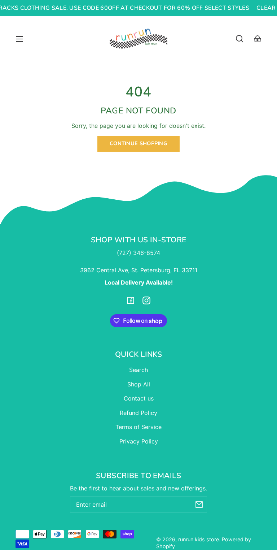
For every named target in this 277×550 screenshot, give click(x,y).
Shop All (138, 384)
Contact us (139, 398)
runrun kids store (198, 539)
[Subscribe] (199, 504)
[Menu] (19, 39)
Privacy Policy (138, 441)
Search (138, 369)
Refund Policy (138, 412)
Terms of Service (138, 426)
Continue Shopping (138, 143)
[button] (239, 39)
